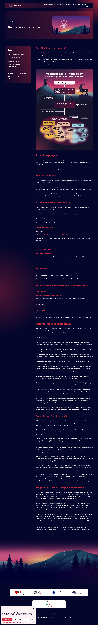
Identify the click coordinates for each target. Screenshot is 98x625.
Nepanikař (40, 265)
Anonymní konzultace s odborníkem (15, 65)
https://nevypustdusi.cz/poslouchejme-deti (49, 295)
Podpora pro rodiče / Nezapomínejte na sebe (15, 78)
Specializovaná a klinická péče (17, 73)
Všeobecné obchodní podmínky (28, 622)
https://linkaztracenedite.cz (44, 253)
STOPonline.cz (41, 310)
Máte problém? (69, 4)
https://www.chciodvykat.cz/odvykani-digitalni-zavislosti (53, 235)
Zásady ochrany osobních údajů (15, 622)
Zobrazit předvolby (29, 619)
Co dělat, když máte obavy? (16, 54)
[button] (34, 608)
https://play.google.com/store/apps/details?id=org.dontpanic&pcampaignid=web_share (62, 285)
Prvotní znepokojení (14, 57)
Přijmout (7, 619)
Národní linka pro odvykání (45, 227)
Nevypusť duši (41, 291)
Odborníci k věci (84, 4)
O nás (87, 6)
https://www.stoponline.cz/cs (44, 314)
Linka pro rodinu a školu (44, 249)
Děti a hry (77, 4)
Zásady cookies (5, 622)
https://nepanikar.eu (42, 268)
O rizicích (62, 4)
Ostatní (12, 21)
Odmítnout (18, 619)
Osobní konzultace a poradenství (18, 70)
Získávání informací (14, 61)
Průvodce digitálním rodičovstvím (51, 4)
